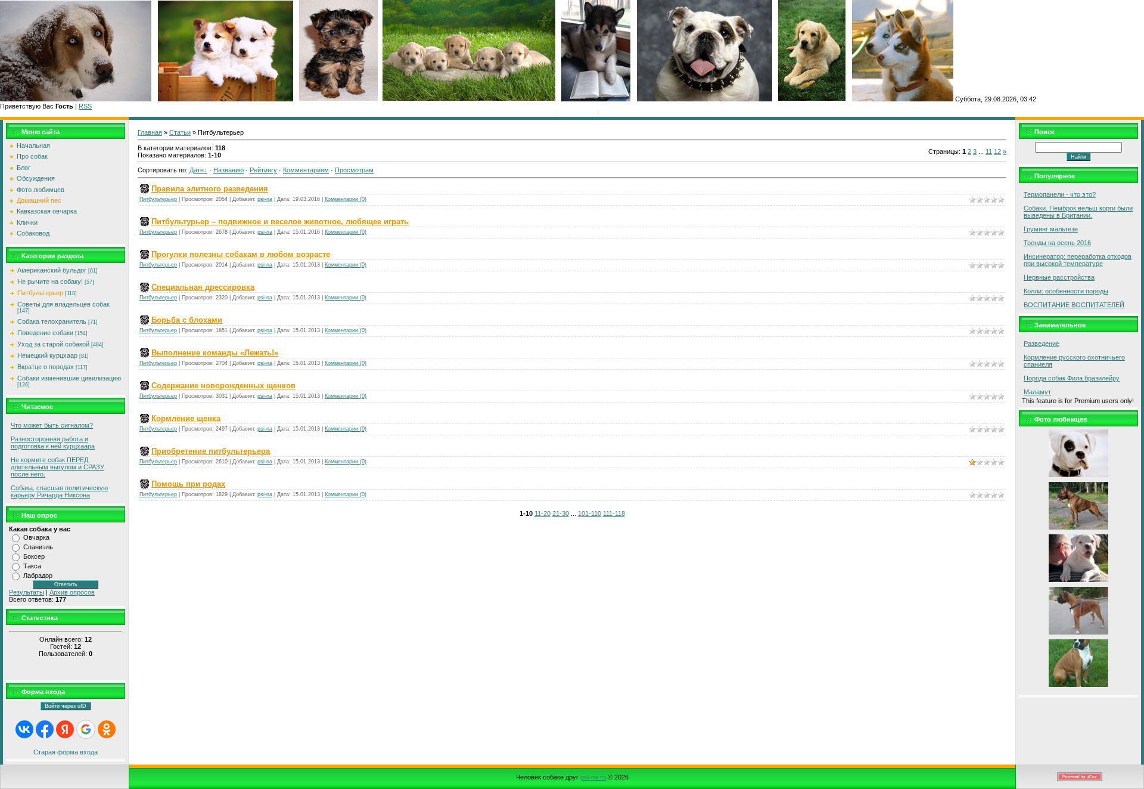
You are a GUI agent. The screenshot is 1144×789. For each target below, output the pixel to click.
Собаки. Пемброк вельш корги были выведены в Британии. (1078, 212)
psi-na (264, 199)
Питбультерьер (40, 292)
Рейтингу (263, 170)
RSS (85, 106)
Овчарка (36, 537)
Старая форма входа (65, 752)
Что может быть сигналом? (52, 425)
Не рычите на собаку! (50, 281)
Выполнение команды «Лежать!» (214, 352)
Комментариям (306, 170)
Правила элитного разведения (209, 188)
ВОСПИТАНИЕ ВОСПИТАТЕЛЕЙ (1074, 304)
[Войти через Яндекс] (65, 729)
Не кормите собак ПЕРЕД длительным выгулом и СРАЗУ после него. (57, 467)
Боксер (34, 556)
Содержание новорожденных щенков (223, 385)
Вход (608, 113)
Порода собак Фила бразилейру (1072, 378)
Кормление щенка (185, 418)
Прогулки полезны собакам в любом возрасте (240, 254)
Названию (228, 170)
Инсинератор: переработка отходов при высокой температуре (1077, 260)
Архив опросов (72, 592)
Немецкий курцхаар (47, 355)
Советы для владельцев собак (63, 304)
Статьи (180, 132)
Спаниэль (38, 546)
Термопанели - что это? (1060, 194)
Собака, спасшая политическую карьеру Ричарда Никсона (59, 491)
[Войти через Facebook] (45, 729)
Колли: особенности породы (1066, 291)
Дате (196, 170)
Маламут (1037, 391)
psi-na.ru (593, 777)
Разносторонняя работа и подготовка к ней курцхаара (53, 442)
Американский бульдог (51, 270)
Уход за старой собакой (53, 344)
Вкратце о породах (45, 366)
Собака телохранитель (51, 321)
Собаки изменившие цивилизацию (69, 378)
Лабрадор (37, 575)
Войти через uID (65, 706)
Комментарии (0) (345, 199)
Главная (540, 113)
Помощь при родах (188, 483)
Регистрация (577, 113)
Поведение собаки (45, 332)
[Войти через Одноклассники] (107, 729)
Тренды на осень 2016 (1057, 242)
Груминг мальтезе (1051, 229)
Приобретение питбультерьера (210, 451)
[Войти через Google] (85, 729)
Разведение (1041, 343)
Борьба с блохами (186, 319)
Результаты (26, 592)
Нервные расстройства (1059, 277)
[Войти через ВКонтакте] (24, 729)
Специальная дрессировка (202, 287)
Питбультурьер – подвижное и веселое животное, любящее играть (280, 221)
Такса (32, 566)
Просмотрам (354, 170)
